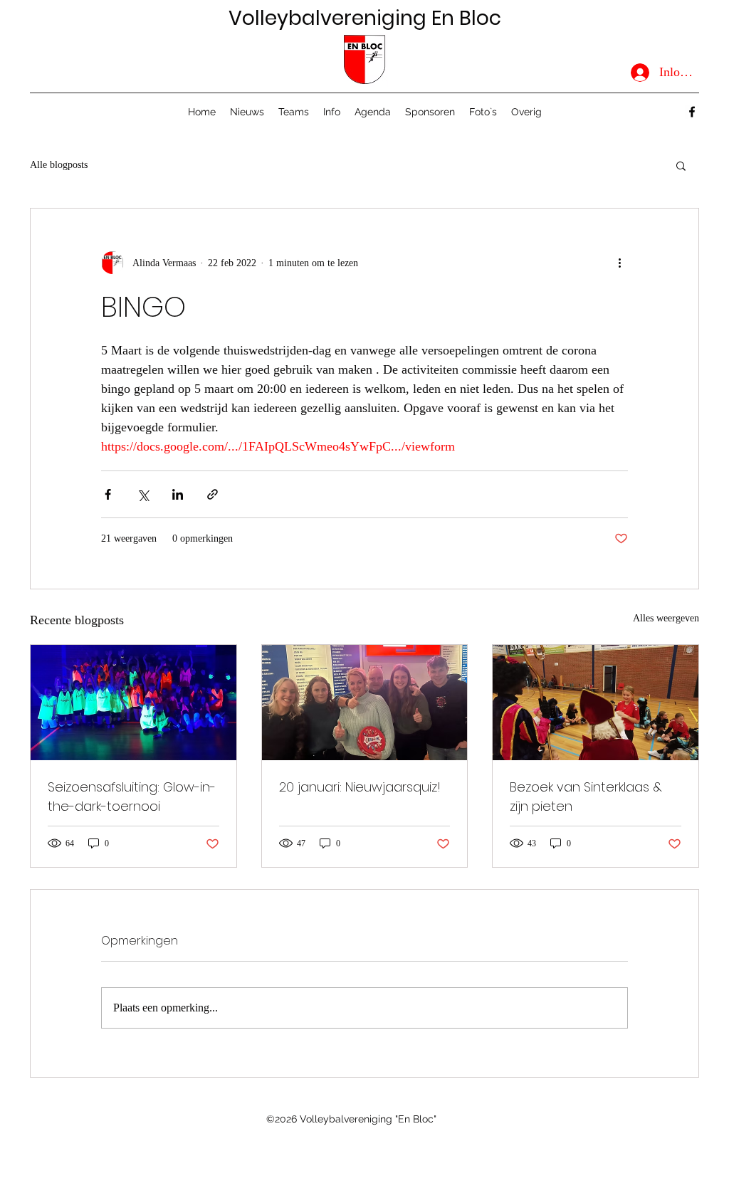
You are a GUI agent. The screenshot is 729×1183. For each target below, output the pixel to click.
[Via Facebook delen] (108, 494)
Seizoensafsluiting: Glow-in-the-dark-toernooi (132, 796)
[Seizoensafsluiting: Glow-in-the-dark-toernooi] (133, 702)
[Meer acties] (619, 262)
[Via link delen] (212, 494)
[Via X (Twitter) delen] (143, 494)
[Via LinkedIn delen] (177, 494)
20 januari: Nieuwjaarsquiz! (360, 787)
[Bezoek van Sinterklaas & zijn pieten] (595, 702)
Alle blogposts (59, 164)
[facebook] (692, 112)
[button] (331, 111)
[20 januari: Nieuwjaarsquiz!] (365, 702)
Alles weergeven (666, 618)
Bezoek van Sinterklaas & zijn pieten (586, 796)
